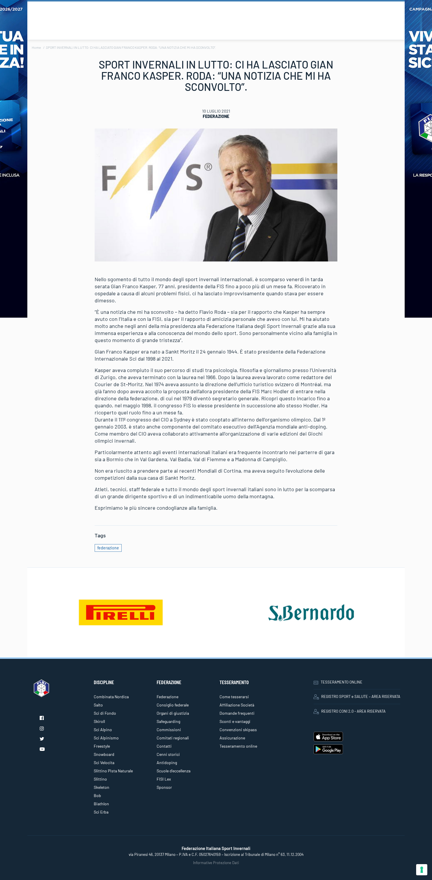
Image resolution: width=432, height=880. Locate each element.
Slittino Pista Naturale (113, 770)
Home (36, 47)
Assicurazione (232, 737)
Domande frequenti (237, 713)
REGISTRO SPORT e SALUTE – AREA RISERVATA (360, 696)
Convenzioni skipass (238, 729)
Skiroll (99, 721)
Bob (97, 795)
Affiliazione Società (237, 704)
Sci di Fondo (105, 713)
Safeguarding (168, 721)
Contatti (164, 746)
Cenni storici (168, 754)
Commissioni (169, 729)
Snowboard (104, 754)
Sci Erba (101, 811)
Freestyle (102, 746)
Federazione (216, 116)
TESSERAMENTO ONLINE (341, 682)
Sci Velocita (104, 762)
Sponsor (164, 787)
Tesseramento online (238, 746)
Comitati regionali (173, 737)
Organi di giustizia (173, 713)
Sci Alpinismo (106, 737)
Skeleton (101, 787)
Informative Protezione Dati (216, 862)
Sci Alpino (103, 729)
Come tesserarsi (234, 696)
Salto (98, 704)
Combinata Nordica (111, 696)
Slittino (100, 778)
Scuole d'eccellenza (173, 770)
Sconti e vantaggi (235, 721)
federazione (108, 547)
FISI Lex (164, 778)
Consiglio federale (173, 704)
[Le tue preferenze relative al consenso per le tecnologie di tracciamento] (421, 869)
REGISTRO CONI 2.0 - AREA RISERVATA (353, 711)
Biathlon (101, 803)
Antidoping (167, 762)
